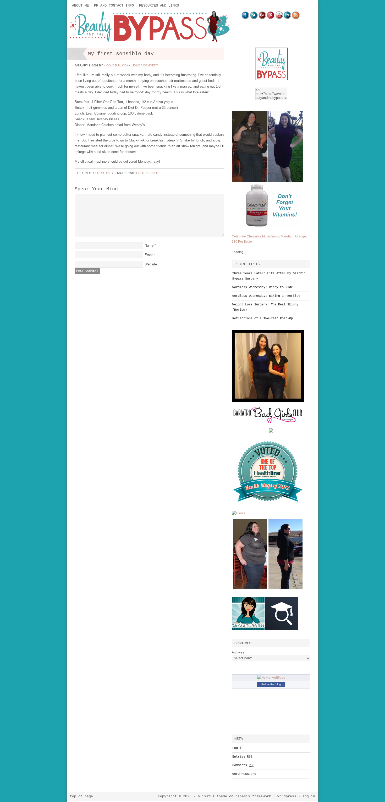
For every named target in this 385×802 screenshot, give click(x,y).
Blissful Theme (212, 796)
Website (151, 264)
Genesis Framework (253, 796)
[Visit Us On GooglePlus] (262, 18)
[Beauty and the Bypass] (271, 81)
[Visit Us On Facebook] (245, 18)
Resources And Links (159, 5)
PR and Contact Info (114, 5)
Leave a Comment (144, 65)
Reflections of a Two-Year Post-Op (262, 318)
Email (149, 255)
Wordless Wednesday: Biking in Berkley (266, 296)
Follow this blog (271, 684)
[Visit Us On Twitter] (254, 18)
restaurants (148, 172)
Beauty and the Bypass (119, 26)
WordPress (286, 796)
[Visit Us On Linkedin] (287, 18)
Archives (238, 652)
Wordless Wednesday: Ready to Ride (262, 287)
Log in (237, 748)
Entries (242, 757)
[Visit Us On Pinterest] (270, 18)
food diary (104, 172)
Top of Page (81, 796)
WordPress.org (244, 774)
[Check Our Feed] (296, 18)
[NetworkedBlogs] (271, 677)
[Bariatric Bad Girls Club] (268, 427)
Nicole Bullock (115, 65)
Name (149, 245)
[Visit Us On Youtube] (279, 18)
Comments (243, 765)
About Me (80, 5)
